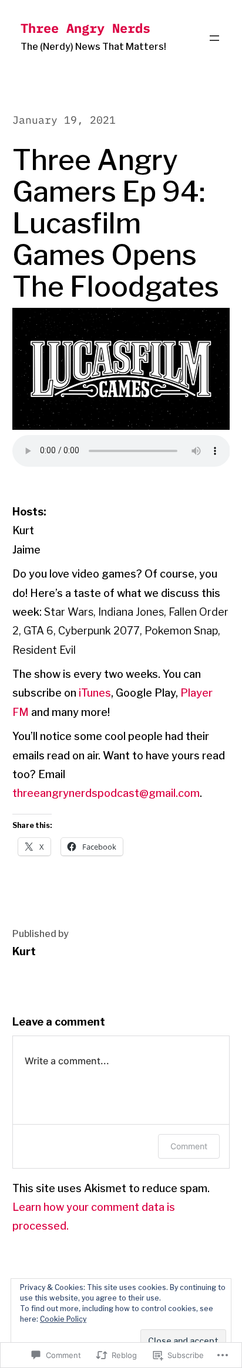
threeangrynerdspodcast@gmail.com (106, 793)
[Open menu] (214, 38)
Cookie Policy (63, 1319)
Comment (188, 1146)
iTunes (95, 693)
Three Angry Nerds (85, 27)
